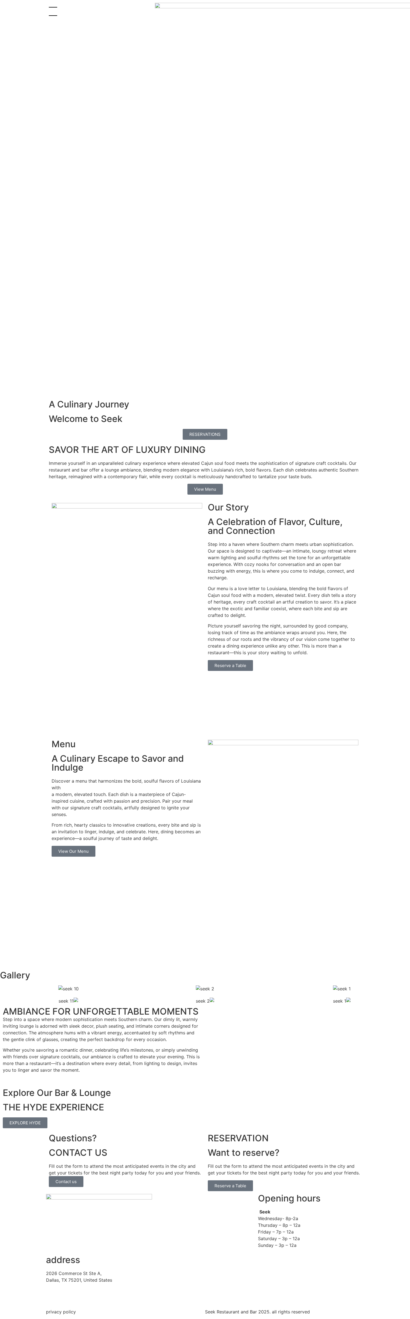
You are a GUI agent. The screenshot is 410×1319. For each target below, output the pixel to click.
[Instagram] (268, 10)
